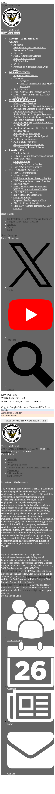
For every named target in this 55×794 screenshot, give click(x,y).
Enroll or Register (22, 153)
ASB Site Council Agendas (26, 203)
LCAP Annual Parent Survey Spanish (31, 181)
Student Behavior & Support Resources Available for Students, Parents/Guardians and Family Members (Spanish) (33, 117)
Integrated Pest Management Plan (29, 200)
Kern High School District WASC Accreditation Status (29, 49)
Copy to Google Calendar (13, 407)
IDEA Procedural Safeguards (27, 195)
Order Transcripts (21, 161)
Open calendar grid (36, 420)
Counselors (18, 78)
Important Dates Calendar (25, 75)
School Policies (20, 175)
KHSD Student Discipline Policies (30, 186)
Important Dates (9, 415)
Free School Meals (22, 158)
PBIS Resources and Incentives (28, 144)
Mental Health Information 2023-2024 (31, 94)
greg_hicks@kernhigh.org (38, 576)
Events (4, 410)
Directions (18, 53)
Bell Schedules (20, 61)
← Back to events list (13, 420)
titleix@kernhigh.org (11, 571)
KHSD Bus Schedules (24, 58)
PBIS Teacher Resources (25, 139)
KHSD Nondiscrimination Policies (30, 189)
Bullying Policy (21, 184)
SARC (16, 64)
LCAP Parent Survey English (27, 164)
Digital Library (20, 97)
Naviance (24, 81)
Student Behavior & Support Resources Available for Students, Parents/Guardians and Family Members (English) (33, 109)
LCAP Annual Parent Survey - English (32, 178)
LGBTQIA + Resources (25, 192)
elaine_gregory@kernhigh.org (15, 584)
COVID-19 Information (25, 173)
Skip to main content (11, 5)
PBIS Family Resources (25, 141)
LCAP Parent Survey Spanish (27, 167)
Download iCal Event (40, 407)
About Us (18, 44)
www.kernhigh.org (32, 590)
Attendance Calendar (11, 412)
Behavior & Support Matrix (26, 133)
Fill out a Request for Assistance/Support (33, 156)
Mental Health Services (24, 103)
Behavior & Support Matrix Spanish (30, 136)
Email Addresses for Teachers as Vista (31, 92)
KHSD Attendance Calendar (27, 55)
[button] (13, 41)
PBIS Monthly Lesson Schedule (28, 147)
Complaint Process (22, 197)
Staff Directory (20, 89)
